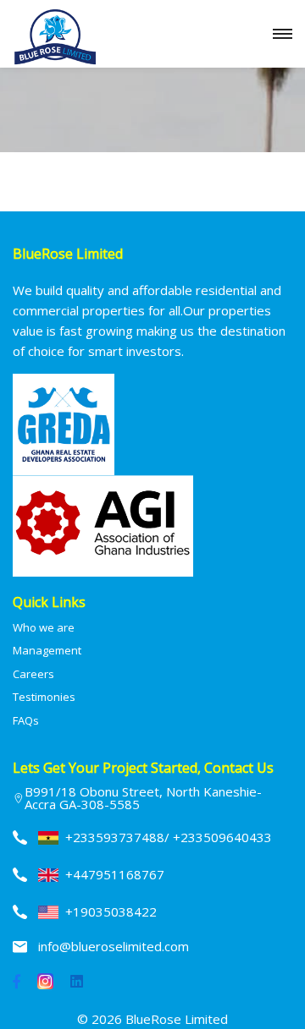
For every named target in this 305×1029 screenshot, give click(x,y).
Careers (33, 673)
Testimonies (44, 696)
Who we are (44, 627)
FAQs (26, 720)
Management (47, 650)
